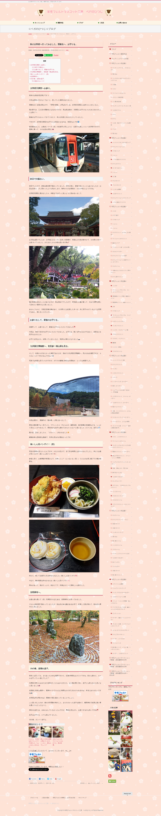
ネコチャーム (116, 266)
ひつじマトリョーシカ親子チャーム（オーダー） (121, 261)
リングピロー (116, 566)
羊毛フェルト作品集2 (118, 138)
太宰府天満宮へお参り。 (38, 65)
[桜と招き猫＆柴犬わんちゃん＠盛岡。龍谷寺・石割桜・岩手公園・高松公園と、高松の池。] (114, 729)
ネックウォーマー (117, 481)
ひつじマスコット (117, 364)
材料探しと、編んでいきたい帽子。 (91, 783)
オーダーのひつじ (117, 168)
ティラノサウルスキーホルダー (120, 592)
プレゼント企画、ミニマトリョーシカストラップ (121, 625)
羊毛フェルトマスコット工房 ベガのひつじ (78, 810)
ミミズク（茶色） (117, 347)
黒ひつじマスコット (117, 406)
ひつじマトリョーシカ (118, 146)
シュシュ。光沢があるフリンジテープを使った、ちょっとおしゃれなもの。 (34, 743)
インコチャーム (116, 491)
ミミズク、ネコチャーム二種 (120, 330)
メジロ (114, 211)
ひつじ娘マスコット (117, 276)
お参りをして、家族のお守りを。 (44, 69)
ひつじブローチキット (118, 634)
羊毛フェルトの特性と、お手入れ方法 (64, 797)
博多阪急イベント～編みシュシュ (121, 302)
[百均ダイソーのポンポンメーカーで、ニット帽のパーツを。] (126, 729)
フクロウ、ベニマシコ (118, 338)
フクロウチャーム (117, 351)
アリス (114, 129)
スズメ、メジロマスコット (119, 436)
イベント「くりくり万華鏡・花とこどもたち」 (121, 602)
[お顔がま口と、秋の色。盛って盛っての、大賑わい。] (114, 766)
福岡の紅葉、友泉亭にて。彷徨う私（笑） (41, 783)
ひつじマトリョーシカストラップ (121, 198)
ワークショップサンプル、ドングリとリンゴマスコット (121, 316)
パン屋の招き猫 (116, 101)
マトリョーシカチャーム (119, 441)
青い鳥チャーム (116, 541)
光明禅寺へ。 (35, 76)
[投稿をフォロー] (109, 776)
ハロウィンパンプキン (118, 321)
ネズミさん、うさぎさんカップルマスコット (121, 486)
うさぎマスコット (117, 193)
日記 (67, 50)
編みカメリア (116, 243)
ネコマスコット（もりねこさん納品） (121, 233)
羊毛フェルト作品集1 (118, 63)
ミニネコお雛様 (116, 189)
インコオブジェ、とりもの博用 (120, 421)
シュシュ (114, 155)
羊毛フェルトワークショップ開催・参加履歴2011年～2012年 (119, 673)
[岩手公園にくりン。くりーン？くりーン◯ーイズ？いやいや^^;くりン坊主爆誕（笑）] (114, 717)
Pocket (56, 55)
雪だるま (114, 74)
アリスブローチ (116, 185)
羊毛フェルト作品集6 (118, 432)
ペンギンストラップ (117, 532)
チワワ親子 (115, 215)
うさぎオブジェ (116, 110)
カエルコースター (117, 251)
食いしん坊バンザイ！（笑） (40, 74)
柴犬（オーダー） (117, 385)
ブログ (113, 49)
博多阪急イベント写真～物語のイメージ (121, 297)
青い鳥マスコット (117, 575)
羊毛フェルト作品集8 (118, 579)
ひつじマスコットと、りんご (120, 519)
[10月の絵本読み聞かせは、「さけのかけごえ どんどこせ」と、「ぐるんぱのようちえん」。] (126, 766)
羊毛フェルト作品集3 (118, 206)
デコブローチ (116, 180)
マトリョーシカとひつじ (119, 93)
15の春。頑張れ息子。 (37, 79)
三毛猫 (114, 84)
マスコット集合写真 (117, 97)
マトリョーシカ (116, 643)
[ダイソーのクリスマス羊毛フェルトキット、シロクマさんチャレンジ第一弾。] (126, 741)
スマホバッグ (116, 151)
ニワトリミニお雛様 (117, 584)
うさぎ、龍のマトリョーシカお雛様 (121, 124)
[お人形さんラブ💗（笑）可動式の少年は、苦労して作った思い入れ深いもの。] (126, 753)
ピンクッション (116, 613)
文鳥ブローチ (116, 523)
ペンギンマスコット (117, 325)
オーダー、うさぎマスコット (120, 653)
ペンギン (114, 368)
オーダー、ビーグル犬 (118, 638)
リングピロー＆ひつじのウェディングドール (121, 79)
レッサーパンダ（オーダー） (120, 381)
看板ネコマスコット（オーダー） (121, 451)
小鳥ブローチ (116, 528)
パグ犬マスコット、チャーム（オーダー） (121, 397)
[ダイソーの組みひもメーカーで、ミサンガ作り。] (126, 717)
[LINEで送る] (48, 55)
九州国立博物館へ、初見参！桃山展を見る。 (44, 72)
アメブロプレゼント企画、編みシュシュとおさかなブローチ (121, 608)
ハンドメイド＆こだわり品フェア (121, 142)
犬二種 (114, 176)
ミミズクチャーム (117, 545)
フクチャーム (116, 549)
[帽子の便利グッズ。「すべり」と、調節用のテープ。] (114, 753)
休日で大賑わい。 (39, 67)
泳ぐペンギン (116, 562)
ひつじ (114, 114)
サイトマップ (82, 797)
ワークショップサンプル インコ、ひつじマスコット (120, 291)
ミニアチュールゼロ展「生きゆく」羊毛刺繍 (120, 391)
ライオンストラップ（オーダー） (121, 417)
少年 (113, 306)
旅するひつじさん (117, 472)
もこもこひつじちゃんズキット (120, 630)
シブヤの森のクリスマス (119, 159)
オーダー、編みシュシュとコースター (121, 618)
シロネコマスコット (117, 373)
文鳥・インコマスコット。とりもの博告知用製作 (121, 412)
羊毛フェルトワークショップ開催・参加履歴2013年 (119, 665)
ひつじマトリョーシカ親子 (119, 255)
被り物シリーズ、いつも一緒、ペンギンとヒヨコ (121, 648)
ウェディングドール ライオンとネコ (121, 68)
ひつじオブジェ (116, 163)
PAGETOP (127, 793)
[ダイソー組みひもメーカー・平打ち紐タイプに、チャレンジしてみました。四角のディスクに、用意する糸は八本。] (114, 741)
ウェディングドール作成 (119, 58)
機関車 (114, 342)
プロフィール (34, 797)
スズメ (114, 89)
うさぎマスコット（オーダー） (120, 402)
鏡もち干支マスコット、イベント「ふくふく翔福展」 (121, 456)
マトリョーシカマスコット (119, 238)
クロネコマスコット (117, 334)
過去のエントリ (38, 81)
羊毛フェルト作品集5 (118, 356)
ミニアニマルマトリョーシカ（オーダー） (121, 463)
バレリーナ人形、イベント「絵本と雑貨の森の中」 (121, 426)
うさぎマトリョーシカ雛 (119, 596)
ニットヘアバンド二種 (118, 360)
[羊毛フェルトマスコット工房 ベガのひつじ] (75, 14)
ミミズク (114, 285)
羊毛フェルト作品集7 (118, 511)
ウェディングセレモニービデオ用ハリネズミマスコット (121, 446)
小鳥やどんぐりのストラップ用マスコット (121, 271)
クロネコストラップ (117, 495)
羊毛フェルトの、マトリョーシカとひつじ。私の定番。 (58, 742)
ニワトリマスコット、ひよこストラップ (121, 505)
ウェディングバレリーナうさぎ (120, 553)
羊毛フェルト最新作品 (119, 54)
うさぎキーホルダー (117, 476)
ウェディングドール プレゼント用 (121, 106)
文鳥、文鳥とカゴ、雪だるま (120, 468)
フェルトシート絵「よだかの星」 (121, 247)
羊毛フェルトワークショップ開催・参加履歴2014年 (119, 659)
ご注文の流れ (45, 797)
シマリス (114, 377)
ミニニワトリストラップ (119, 588)
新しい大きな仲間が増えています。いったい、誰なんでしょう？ (46, 742)
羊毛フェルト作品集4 (118, 281)
